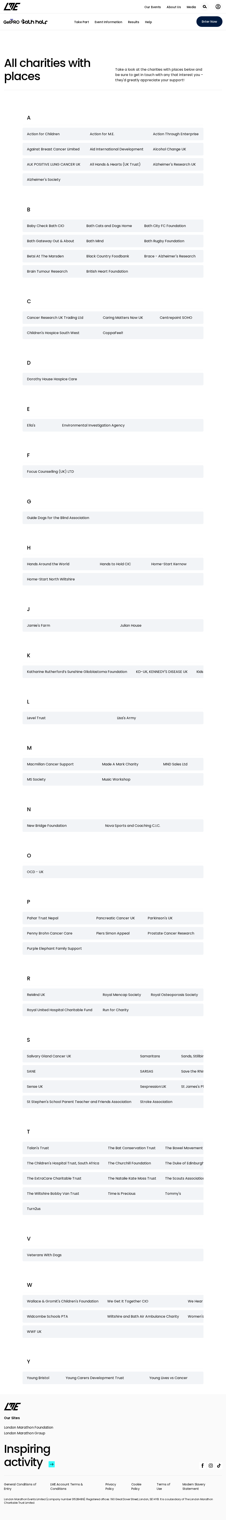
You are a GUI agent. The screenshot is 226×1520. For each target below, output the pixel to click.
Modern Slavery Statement (194, 1486)
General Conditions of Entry (20, 1486)
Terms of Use (163, 1486)
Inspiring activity (25, 1455)
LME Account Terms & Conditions (66, 1486)
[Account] (218, 6)
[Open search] (204, 6)
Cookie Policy (136, 1486)
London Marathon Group (24, 1433)
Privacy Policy (110, 1486)
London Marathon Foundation (28, 1427)
